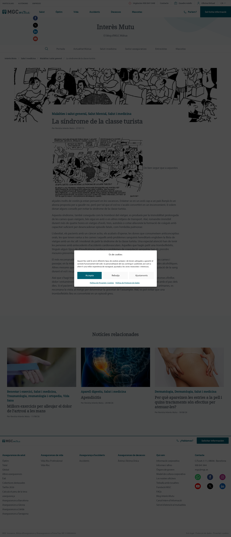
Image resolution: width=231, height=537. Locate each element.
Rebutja (115, 275)
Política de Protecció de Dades (128, 282)
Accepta (89, 275)
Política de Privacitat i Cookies (102, 282)
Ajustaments (141, 275)
